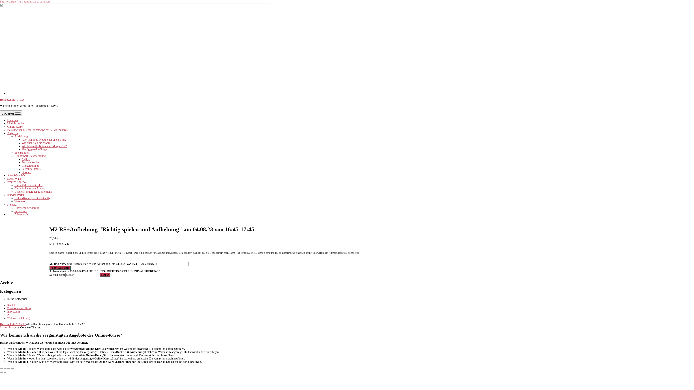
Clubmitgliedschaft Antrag (29, 188)
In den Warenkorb (60, 267)
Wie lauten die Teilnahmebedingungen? (44, 146)
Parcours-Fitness (31, 168)
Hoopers (26, 172)
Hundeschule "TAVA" (13, 99)
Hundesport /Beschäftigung (30, 155)
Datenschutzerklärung (26, 207)
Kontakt (11, 204)
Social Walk (14, 178)
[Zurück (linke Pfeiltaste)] (1, 372)
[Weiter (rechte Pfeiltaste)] (5, 372)
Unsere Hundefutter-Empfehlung (33, 191)
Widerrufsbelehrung (18, 318)
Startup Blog (7, 327)
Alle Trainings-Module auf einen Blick (44, 139)
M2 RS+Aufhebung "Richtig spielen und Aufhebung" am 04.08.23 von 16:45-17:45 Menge (102, 263)
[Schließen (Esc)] (12, 368)
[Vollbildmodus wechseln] (5, 368)
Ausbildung (21, 136)
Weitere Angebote (17, 181)
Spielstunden (21, 152)
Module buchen (16, 123)
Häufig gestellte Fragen (35, 149)
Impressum (20, 211)
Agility (26, 159)
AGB (10, 314)
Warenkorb (20, 201)
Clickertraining (30, 165)
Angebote (12, 133)
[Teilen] (8, 368)
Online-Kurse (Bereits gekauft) (32, 198)
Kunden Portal (15, 194)
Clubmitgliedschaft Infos (28, 185)
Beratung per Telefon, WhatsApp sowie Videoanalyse (38, 129)
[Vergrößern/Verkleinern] (1, 368)
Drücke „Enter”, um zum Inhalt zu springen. (25, 1)
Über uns (12, 120)
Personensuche (30, 162)
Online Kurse (15, 126)
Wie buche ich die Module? (37, 142)
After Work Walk (17, 175)
